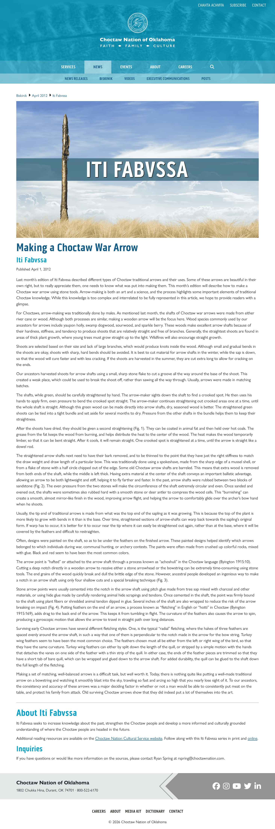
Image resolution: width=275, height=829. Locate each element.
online (252, 738)
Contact (259, 5)
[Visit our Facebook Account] (216, 787)
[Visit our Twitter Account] (247, 787)
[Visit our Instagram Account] (226, 787)
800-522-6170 (87, 790)
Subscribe (238, 5)
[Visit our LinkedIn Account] (257, 787)
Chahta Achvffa (211, 5)
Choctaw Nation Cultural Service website (128, 738)
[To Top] (256, 819)
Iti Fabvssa (60, 95)
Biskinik (21, 95)
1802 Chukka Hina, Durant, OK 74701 (45, 790)
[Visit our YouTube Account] (237, 787)
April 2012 (40, 95)
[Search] (212, 67)
